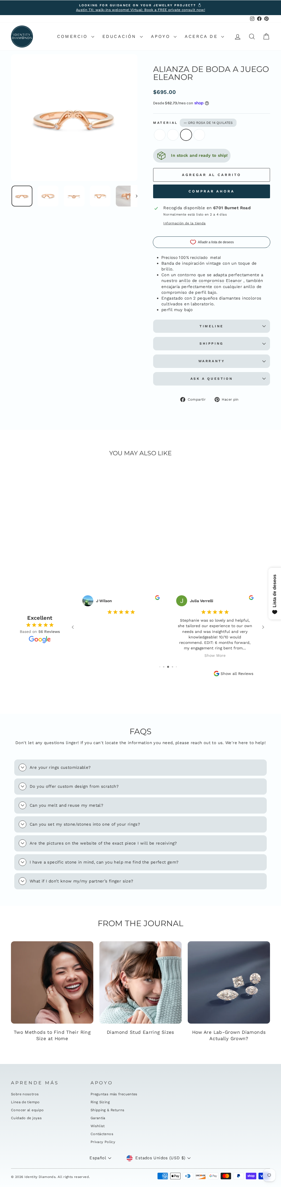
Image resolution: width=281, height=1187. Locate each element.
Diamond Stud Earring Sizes (140, 1032)
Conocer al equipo (27, 1110)
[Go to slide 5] (172, 666)
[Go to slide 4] (168, 667)
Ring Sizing (100, 1102)
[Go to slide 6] (176, 666)
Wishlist (98, 1126)
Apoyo (161, 36)
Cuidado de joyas (26, 1118)
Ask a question (211, 379)
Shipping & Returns (108, 1110)
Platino (199, 134)
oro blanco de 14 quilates (159, 134)
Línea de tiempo (25, 1102)
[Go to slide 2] (159, 666)
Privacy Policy (103, 1142)
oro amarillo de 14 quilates (172, 134)
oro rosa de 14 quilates (186, 134)
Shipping (211, 343)
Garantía (98, 1118)
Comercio (73, 36)
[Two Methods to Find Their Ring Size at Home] (52, 982)
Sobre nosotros (25, 1094)
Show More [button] (215, 655)
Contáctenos (102, 1134)
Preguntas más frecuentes (114, 1094)
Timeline (211, 326)
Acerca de (202, 36)
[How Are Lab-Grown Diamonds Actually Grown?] (229, 982)
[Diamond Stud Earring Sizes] (140, 982)
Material (193, 123)
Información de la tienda (184, 223)
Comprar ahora (212, 191)
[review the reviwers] (157, 598)
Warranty (211, 361)
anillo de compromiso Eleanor (210, 280)
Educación (120, 36)
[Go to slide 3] (163, 666)
